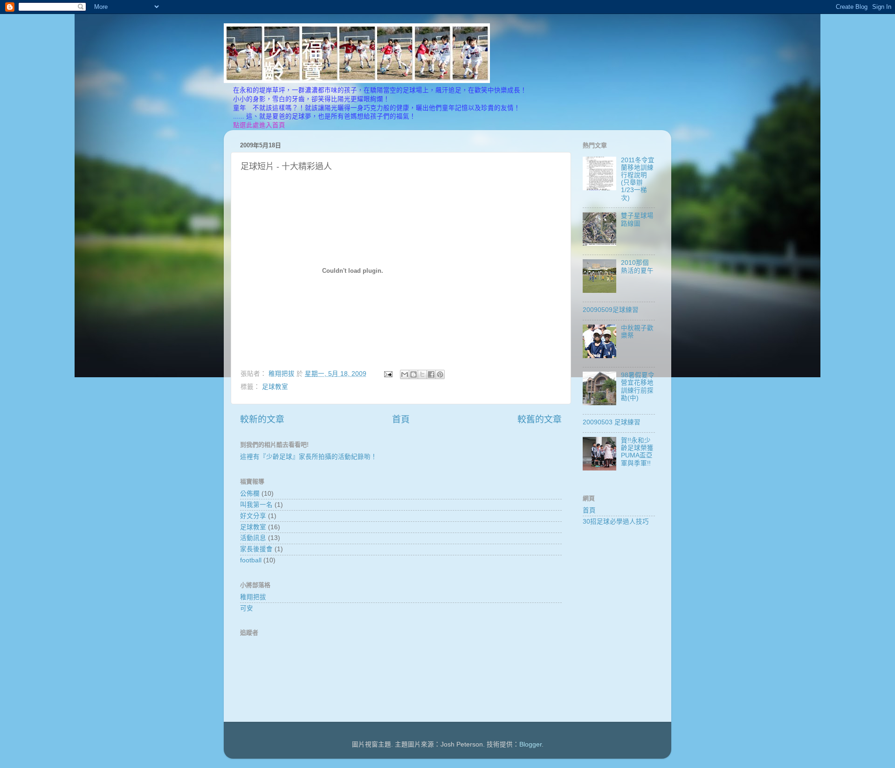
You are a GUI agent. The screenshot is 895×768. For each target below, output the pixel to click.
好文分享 (253, 515)
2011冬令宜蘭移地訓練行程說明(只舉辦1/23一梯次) (637, 179)
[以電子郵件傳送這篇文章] (404, 374)
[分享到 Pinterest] (440, 374)
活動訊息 (253, 537)
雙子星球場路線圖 (637, 219)
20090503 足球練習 (611, 422)
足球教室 (275, 386)
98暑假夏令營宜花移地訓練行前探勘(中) (637, 386)
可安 (246, 608)
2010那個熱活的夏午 (637, 266)
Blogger (530, 744)
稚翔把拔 (253, 597)
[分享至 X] (422, 374)
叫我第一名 (256, 504)
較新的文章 (262, 419)
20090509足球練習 (611, 309)
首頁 (401, 419)
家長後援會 (256, 549)
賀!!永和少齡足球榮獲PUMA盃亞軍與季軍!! (637, 452)
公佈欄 (250, 493)
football (251, 560)
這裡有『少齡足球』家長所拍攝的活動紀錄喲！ (308, 456)
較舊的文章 (539, 419)
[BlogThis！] (413, 374)
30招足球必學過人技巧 (616, 521)
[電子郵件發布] (387, 373)
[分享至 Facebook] (431, 374)
